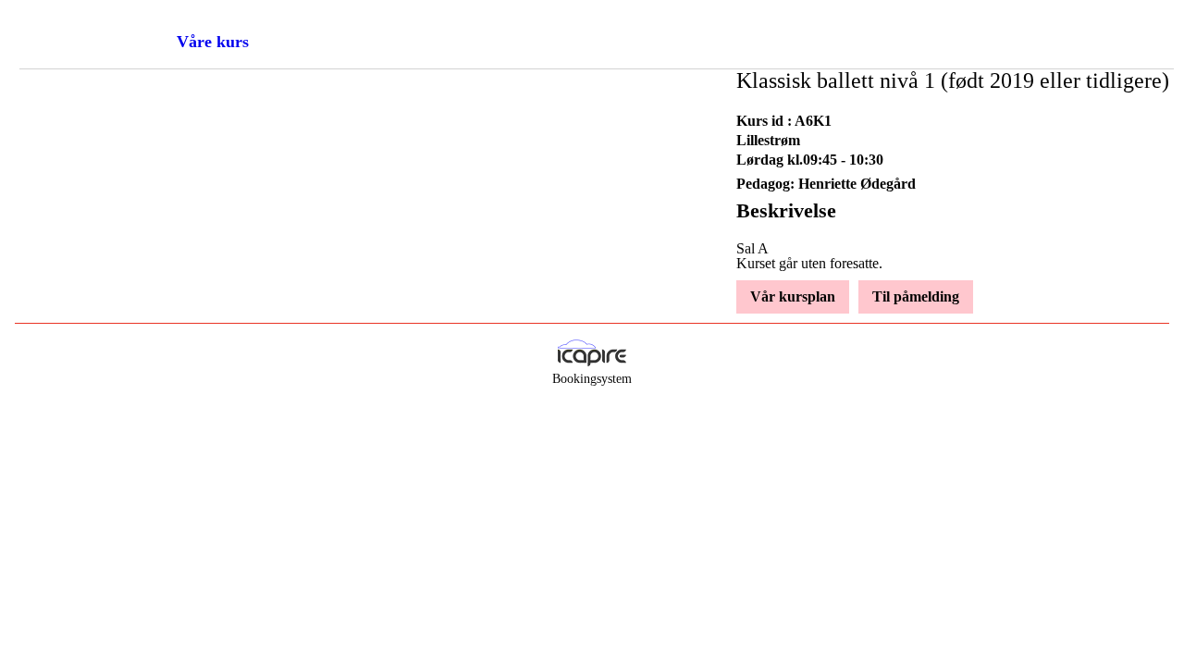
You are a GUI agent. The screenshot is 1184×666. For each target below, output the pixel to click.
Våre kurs (213, 41)
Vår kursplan (792, 296)
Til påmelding (915, 296)
